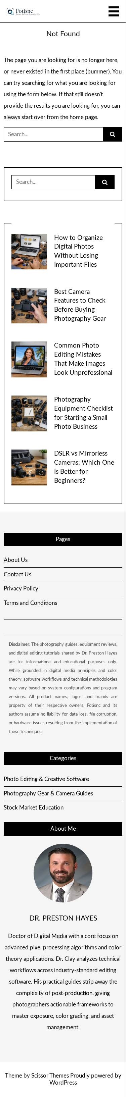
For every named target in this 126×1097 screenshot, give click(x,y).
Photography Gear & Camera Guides (48, 793)
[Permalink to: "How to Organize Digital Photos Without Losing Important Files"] (29, 251)
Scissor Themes (50, 1076)
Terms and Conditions (30, 603)
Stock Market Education (34, 808)
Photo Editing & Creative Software (46, 779)
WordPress (63, 1083)
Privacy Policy (21, 588)
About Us (16, 560)
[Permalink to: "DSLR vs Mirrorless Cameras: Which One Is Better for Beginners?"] (29, 467)
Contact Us (17, 574)
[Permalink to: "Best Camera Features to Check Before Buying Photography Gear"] (29, 305)
